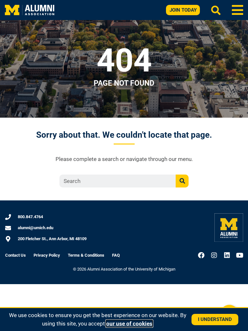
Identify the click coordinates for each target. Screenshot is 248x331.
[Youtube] (240, 255)
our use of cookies (129, 323)
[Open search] (216, 10)
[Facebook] (201, 255)
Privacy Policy (47, 255)
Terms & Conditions (86, 255)
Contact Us (15, 255)
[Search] (182, 181)
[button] (237, 10)
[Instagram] (214, 255)
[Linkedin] (227, 255)
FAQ (116, 255)
